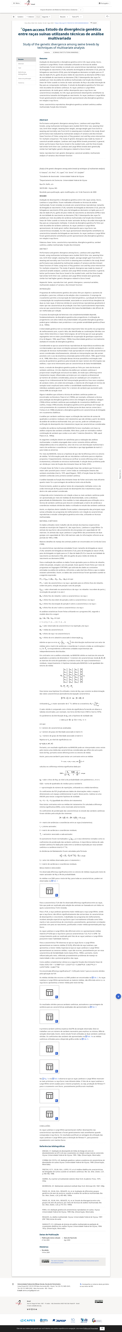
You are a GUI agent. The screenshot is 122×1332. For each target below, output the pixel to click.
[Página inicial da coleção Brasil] (18, 1305)
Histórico (21, 83)
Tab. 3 (94, 1007)
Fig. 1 (46, 1079)
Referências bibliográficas (22, 73)
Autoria (47, 52)
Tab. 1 (55, 881)
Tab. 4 (89, 1036)
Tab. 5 (86, 1039)
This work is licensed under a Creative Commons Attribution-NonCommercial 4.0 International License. (75, 1262)
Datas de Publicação (24, 78)
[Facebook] (34, 1309)
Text (19, 68)
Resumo (63, 17)
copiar (93, 23)
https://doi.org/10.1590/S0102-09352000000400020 (72, 23)
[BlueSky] (27, 1309)
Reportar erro (120, 474)
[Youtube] (36, 1309)
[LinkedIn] (32, 1309)
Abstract (21, 64)
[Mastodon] (29, 1309)
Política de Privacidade (90, 1328)
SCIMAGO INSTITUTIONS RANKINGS (65, 52)
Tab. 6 (56, 1079)
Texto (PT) (75, 17)
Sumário (20, 17)
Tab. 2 (96, 977)
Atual (38, 17)
